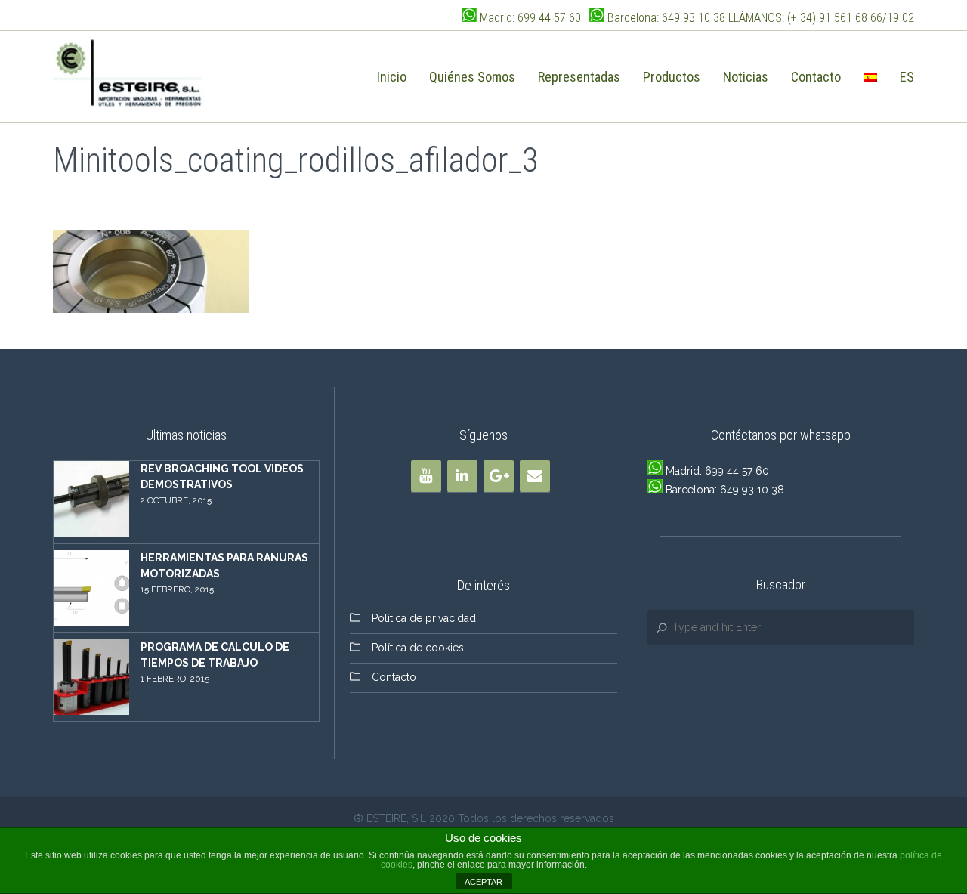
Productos (671, 77)
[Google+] (499, 476)
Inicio (391, 77)
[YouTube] (426, 476)
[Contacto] (535, 476)
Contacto (816, 77)
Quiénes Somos (472, 77)
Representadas (579, 77)
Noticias (745, 77)
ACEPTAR (483, 881)
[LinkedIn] (462, 476)
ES (907, 77)
